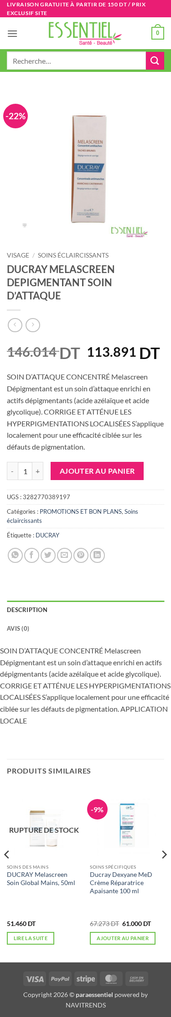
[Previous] (7, 872)
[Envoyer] (155, 61)
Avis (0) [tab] (18, 628)
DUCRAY (47, 535)
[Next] (163, 872)
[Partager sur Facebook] (31, 555)
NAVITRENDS (86, 1005)
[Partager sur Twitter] (48, 555)
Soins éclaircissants (73, 255)
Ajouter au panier (97, 471)
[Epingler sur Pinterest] (80, 555)
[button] (12, 33)
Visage (18, 255)
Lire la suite (30, 938)
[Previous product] (33, 325)
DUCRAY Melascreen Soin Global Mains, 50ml (41, 878)
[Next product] (15, 325)
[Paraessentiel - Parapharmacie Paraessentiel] (86, 33)
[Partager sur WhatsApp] (15, 555)
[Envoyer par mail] (64, 555)
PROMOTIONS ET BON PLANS (81, 511)
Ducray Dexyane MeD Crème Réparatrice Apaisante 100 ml (121, 882)
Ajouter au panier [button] (123, 938)
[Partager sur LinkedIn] (97, 555)
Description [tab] (27, 609)
